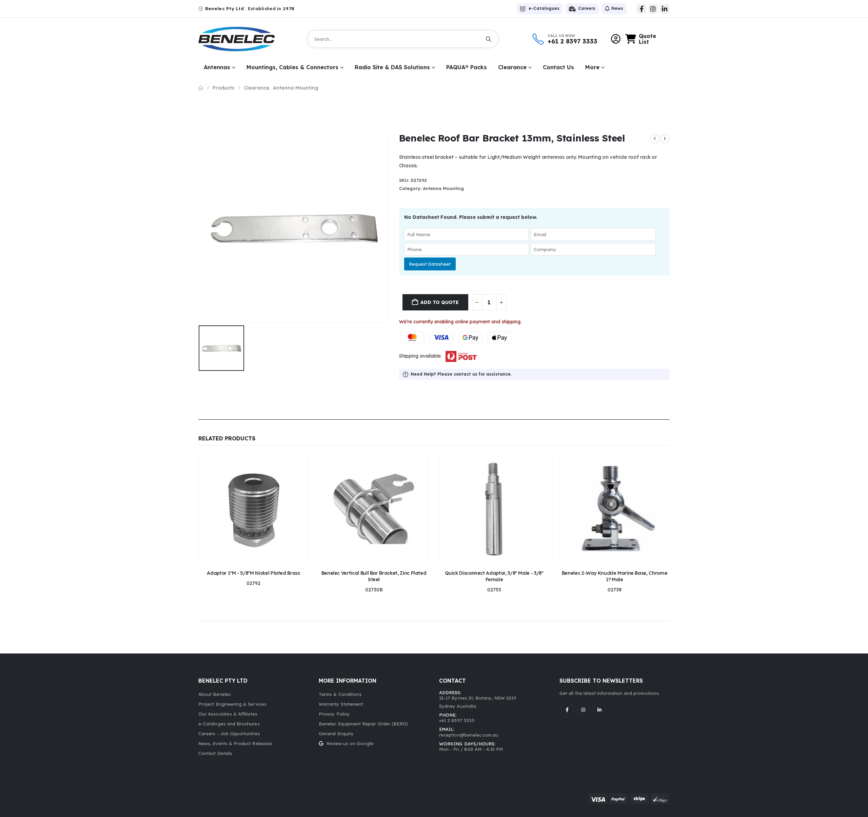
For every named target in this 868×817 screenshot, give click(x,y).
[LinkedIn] (664, 9)
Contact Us (558, 67)
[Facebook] (641, 9)
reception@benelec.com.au (468, 735)
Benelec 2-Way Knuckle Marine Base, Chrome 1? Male (615, 576)
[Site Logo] (236, 39)
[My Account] (615, 39)
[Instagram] (653, 9)
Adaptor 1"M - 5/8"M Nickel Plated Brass (253, 573)
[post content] (253, 509)
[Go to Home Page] (200, 88)
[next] (665, 139)
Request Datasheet (430, 264)
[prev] (654, 139)
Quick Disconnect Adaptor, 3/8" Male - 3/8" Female (494, 576)
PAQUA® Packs (466, 67)
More (592, 67)
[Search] (488, 39)
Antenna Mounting (443, 188)
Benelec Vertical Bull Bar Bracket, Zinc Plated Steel (374, 576)
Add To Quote (439, 302)
